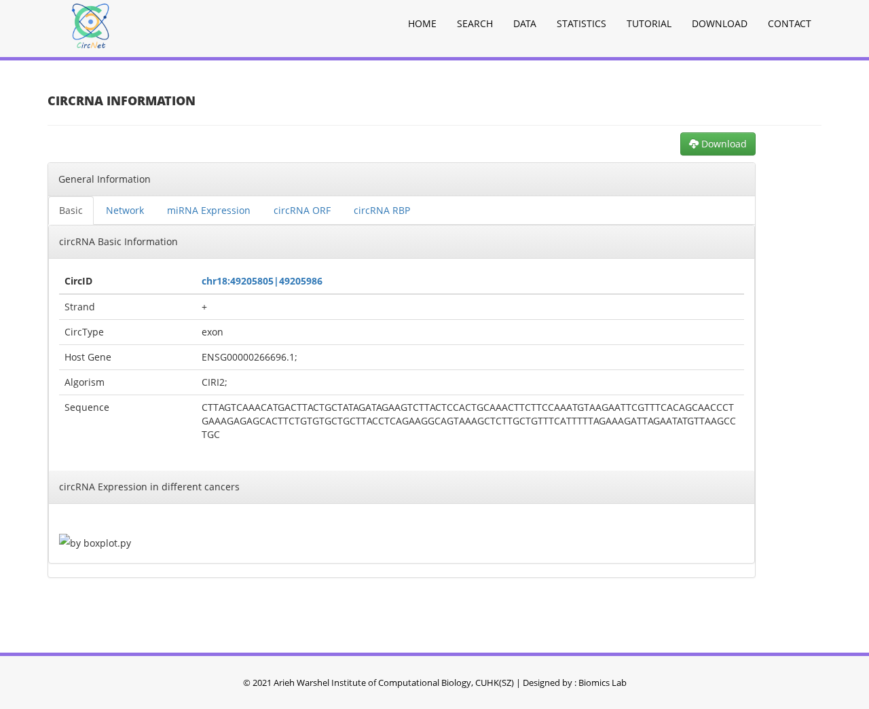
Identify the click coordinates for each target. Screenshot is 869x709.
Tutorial (649, 23)
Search (475, 23)
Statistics (581, 23)
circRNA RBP (382, 210)
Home (422, 23)
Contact (789, 23)
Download (719, 23)
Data (524, 23)
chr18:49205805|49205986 (262, 280)
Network (125, 210)
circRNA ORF (302, 210)
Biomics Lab (602, 682)
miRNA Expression (209, 210)
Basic (71, 210)
